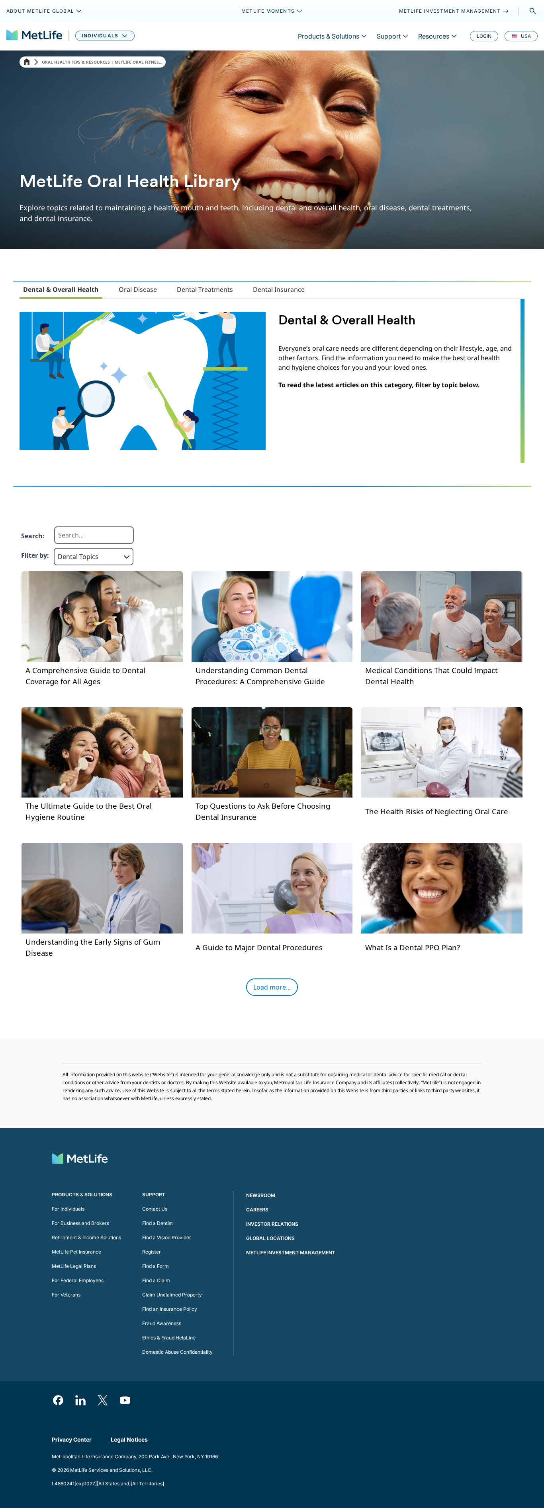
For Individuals (68, 1209)
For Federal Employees (78, 1280)
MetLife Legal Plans (74, 1266)
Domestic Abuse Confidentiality (177, 1352)
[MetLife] (34, 36)
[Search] (533, 11)
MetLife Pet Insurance (76, 1252)
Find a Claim (156, 1280)
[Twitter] (102, 1400)
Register (151, 1252)
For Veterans (66, 1295)
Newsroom (260, 1195)
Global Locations (270, 1238)
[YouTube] (125, 1400)
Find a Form (155, 1266)
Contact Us (154, 1209)
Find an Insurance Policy (169, 1309)
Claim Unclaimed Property (172, 1295)
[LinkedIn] (80, 1400)
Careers (257, 1210)
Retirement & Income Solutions (86, 1237)
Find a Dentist (157, 1223)
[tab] (61, 290)
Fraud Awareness (161, 1323)
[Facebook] (58, 1400)
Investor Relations (272, 1224)
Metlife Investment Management (290, 1253)
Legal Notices (129, 1439)
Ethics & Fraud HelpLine (169, 1338)
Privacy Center (72, 1439)
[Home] (27, 62)
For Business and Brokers (80, 1223)
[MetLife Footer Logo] (80, 1159)
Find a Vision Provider (166, 1237)
